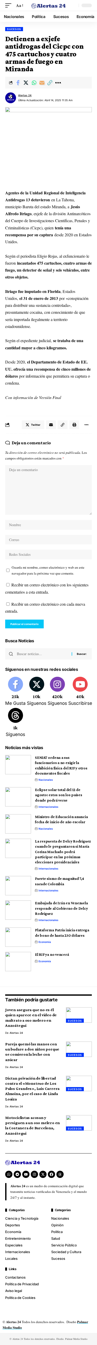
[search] (73, 5)
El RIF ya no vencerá (52, 954)
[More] (58, 83)
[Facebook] (15, 692)
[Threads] (15, 723)
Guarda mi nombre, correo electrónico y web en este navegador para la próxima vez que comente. (48, 570)
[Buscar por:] (42, 654)
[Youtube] (80, 692)
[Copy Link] (50, 83)
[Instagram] (57, 692)
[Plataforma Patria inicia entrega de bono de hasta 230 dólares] (18, 937)
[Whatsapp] (8, 1174)
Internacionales (48, 806)
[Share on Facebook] (17, 83)
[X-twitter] (43, 1174)
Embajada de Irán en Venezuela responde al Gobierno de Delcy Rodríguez (61, 908)
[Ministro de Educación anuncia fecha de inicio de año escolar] (18, 824)
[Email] (42, 83)
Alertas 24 (25, 95)
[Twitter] (36, 692)
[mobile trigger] (9, 5)
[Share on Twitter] (25, 83)
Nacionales (46, 779)
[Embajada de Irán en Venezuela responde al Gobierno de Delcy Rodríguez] (18, 910)
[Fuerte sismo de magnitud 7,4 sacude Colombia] (18, 885)
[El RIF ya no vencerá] (18, 961)
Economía (45, 941)
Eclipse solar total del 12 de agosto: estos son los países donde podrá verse (58, 795)
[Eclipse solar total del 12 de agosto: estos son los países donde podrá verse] (18, 796)
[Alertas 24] (48, 5)
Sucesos (14, 29)
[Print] (74, 424)
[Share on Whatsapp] (34, 83)
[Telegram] (17, 1174)
